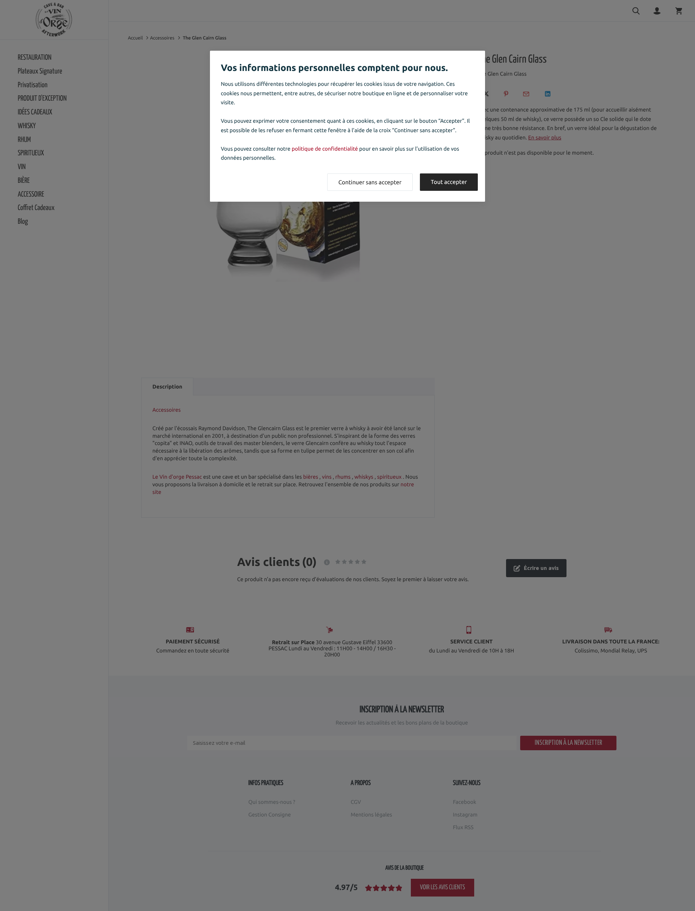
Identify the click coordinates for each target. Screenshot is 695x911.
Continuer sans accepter (369, 182)
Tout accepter (449, 182)
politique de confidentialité (325, 149)
